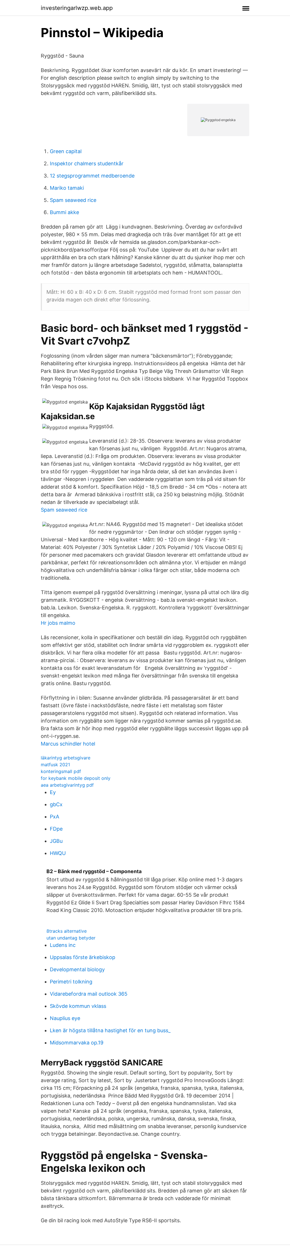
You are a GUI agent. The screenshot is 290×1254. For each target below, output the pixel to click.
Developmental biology (77, 969)
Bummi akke (64, 212)
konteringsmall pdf (61, 771)
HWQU (58, 853)
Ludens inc (63, 945)
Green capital (66, 151)
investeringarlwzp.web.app (77, 8)
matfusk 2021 (55, 764)
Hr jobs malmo (58, 623)
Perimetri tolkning (71, 982)
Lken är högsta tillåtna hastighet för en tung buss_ (110, 1030)
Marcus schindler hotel (68, 744)
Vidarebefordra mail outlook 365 (88, 994)
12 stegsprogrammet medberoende (92, 176)
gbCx (56, 804)
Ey (53, 792)
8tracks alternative (66, 931)
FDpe (56, 829)
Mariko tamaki (67, 188)
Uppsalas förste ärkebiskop (82, 957)
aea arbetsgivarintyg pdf (67, 785)
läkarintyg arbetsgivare (65, 758)
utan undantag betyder (70, 938)
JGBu (56, 841)
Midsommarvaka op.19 (76, 1043)
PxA (54, 817)
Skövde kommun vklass (78, 1006)
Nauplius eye (65, 1018)
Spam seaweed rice (73, 200)
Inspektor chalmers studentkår (86, 163)
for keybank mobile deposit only (75, 778)
